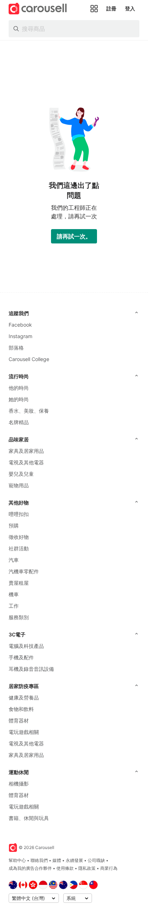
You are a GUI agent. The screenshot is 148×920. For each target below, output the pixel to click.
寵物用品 (19, 485)
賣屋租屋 (19, 583)
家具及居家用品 (26, 451)
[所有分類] (94, 8)
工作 (14, 606)
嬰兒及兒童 (21, 474)
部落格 (16, 348)
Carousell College (29, 359)
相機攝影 (19, 784)
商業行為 (108, 868)
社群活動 (19, 548)
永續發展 (74, 860)
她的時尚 (19, 399)
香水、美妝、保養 (29, 411)
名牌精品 (19, 422)
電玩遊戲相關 (24, 732)
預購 (14, 525)
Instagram (20, 336)
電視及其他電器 (26, 462)
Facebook (20, 325)
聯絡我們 (39, 860)
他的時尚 (19, 388)
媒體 (56, 860)
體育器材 (19, 720)
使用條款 (65, 868)
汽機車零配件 (24, 571)
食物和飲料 (21, 709)
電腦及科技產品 (26, 646)
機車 (14, 594)
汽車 (14, 560)
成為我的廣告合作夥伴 (30, 868)
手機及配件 (21, 657)
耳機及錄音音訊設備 (31, 669)
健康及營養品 (24, 697)
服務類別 (19, 617)
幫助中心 (17, 860)
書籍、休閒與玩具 (29, 818)
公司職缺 (96, 860)
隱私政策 (87, 868)
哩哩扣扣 (19, 514)
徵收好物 (19, 537)
